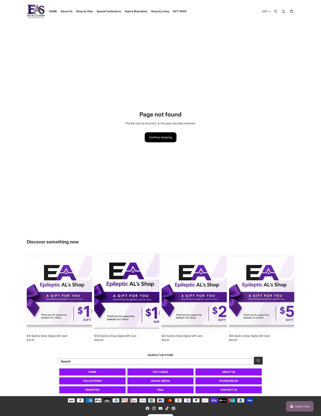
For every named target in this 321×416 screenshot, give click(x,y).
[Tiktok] (167, 408)
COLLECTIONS (92, 380)
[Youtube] (160, 408)
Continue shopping (160, 137)
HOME (92, 371)
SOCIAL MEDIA (160, 380)
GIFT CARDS (160, 371)
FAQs (160, 389)
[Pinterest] (173, 408)
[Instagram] (154, 408)
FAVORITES (92, 389)
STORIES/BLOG (228, 380)
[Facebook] (147, 408)
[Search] (276, 11)
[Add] (86, 326)
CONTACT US (228, 389)
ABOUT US (228, 371)
